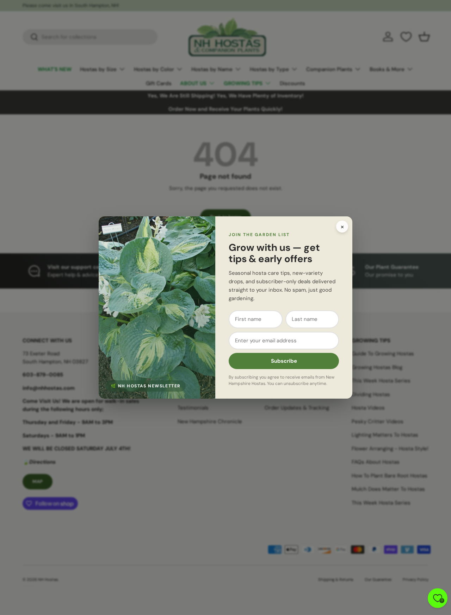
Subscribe (284, 360)
